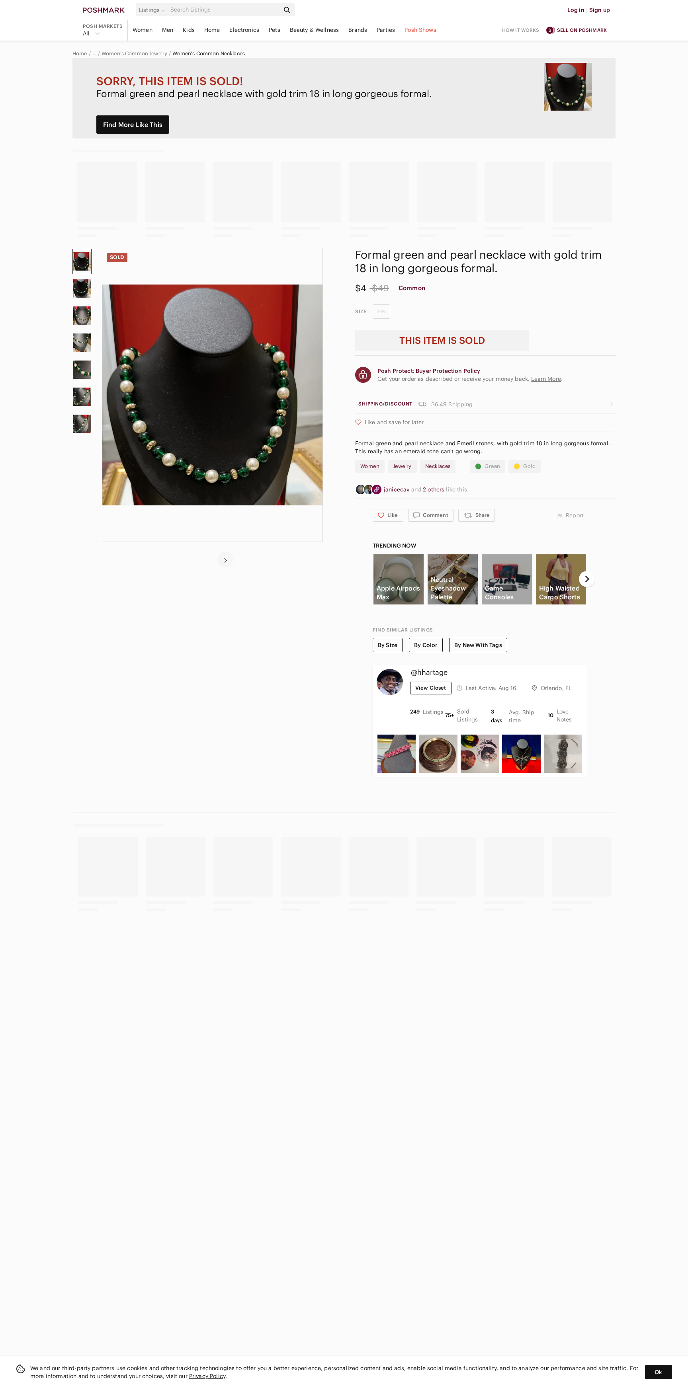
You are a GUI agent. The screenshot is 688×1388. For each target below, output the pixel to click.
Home (212, 29)
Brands (357, 29)
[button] (153, 10)
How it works (520, 30)
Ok (658, 1372)
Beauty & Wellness (314, 29)
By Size (387, 645)
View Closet (430, 687)
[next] (225, 559)
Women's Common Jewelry (134, 54)
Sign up (599, 10)
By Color (426, 645)
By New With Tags (478, 645)
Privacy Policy (207, 1376)
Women (142, 29)
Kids (189, 29)
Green (492, 466)
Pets (274, 29)
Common (412, 288)
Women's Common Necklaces (208, 54)
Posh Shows (420, 29)
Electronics (244, 29)
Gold (529, 466)
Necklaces (438, 466)
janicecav (397, 489)
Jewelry (402, 466)
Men (167, 29)
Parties (386, 29)
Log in (575, 10)
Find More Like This (132, 125)
